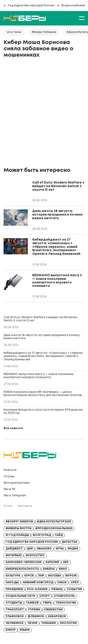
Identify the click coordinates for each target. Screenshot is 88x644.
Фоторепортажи (17, 483)
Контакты (25, 506)
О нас (8, 506)
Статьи (9, 476)
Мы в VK (9, 489)
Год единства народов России (31, 5)
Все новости (13, 428)
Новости (10, 470)
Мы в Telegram (15, 495)
